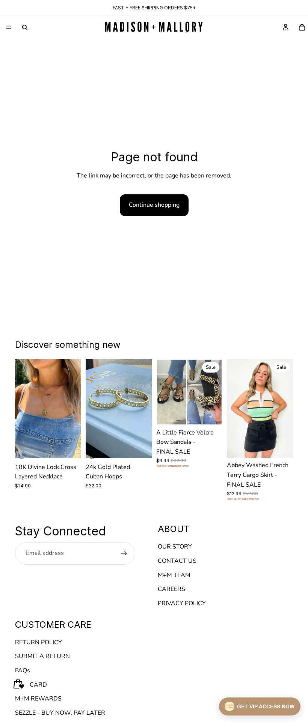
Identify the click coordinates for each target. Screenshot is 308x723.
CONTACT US (177, 561)
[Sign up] (124, 553)
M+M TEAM (174, 575)
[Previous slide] (23, 408)
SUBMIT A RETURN (42, 656)
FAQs (22, 670)
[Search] (25, 27)
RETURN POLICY (38, 642)
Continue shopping (154, 205)
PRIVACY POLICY (182, 603)
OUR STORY (175, 547)
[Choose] (210, 413)
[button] (259, 706)
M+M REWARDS (38, 699)
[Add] (69, 446)
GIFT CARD (31, 685)
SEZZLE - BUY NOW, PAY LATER (60, 713)
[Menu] (8, 27)
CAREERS (171, 589)
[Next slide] (73, 408)
